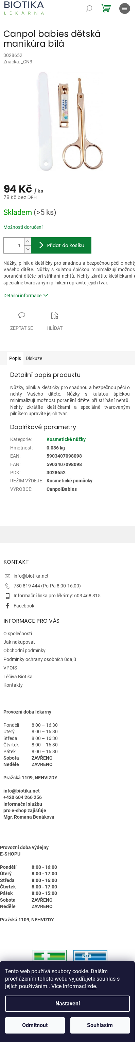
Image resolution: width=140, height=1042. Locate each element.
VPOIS (10, 667)
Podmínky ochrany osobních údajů (39, 659)
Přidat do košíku (65, 245)
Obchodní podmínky (24, 650)
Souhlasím (100, 1025)
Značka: (17, 61)
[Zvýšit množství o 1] (27, 241)
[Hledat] (89, 8)
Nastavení (67, 1003)
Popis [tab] (15, 358)
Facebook (24, 605)
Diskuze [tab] (34, 358)
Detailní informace (22, 295)
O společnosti (17, 633)
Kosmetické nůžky (66, 439)
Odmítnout (35, 1025)
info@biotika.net (31, 576)
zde (91, 986)
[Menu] (125, 8)
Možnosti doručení (22, 227)
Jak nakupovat (19, 642)
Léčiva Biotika (18, 676)
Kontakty (13, 685)
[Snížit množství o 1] (27, 249)
